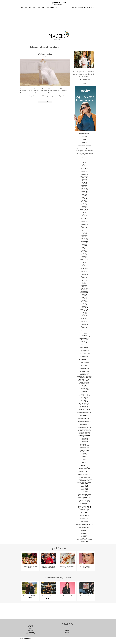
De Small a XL (84, 364)
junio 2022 (84, 229)
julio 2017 (84, 310)
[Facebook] (84, 7)
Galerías (43, 7)
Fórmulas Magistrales (84, 383)
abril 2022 (84, 232)
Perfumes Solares (84, 476)
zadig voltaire (61, 96)
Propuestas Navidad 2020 (84, 497)
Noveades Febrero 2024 (84, 403)
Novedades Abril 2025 (84, 409)
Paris (84, 459)
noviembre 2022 (84, 223)
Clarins (33, 95)
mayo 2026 (84, 164)
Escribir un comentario (45, 98)
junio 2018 (84, 295)
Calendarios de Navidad (84, 349)
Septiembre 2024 (84, 520)
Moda (26, 7)
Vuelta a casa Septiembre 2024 (84, 539)
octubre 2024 (84, 191)
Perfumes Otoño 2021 (84, 471)
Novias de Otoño (84, 444)
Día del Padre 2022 (84, 370)
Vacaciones (84, 136)
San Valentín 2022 (84, 515)
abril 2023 (84, 215)
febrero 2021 (84, 251)
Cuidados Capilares (84, 362)
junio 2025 (84, 179)
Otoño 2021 (84, 455)
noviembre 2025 (84, 173)
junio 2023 (84, 212)
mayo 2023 (84, 214)
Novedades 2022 (84, 406)
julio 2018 (84, 294)
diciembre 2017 (84, 304)
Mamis (88, 154)
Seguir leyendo (45, 101)
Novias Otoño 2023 (84, 447)
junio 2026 (84, 162)
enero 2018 (84, 303)
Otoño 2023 (84, 458)
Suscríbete (67, 632)
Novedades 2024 (84, 408)
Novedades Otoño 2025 (84, 424)
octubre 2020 (84, 258)
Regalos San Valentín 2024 (84, 506)
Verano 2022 (84, 530)
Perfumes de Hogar (84, 467)
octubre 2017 (84, 307)
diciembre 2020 (84, 254)
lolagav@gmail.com (84, 79)
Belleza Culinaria (84, 344)
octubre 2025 (84, 174)
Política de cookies (30, 635)
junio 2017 (84, 312)
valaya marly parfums (55, 96)
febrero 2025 (84, 185)
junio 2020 (84, 262)
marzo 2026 (84, 167)
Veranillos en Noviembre (84, 527)
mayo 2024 (84, 197)
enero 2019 (84, 286)
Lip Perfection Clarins (58, 95)
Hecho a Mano (84, 388)
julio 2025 (84, 177)
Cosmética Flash (84, 356)
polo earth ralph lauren (32, 96)
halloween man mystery (50, 95)
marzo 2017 (84, 317)
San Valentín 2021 (84, 514)
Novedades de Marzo (84, 411)
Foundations (84, 385)
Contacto (30, 628)
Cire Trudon (23, 95)
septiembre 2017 (84, 309)
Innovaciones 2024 (84, 389)
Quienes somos (30, 624)
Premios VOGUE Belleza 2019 (84, 482)
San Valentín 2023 (84, 517)
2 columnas (93, 47)
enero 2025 (84, 186)
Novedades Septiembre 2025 (84, 430)
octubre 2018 (84, 291)
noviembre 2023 (84, 206)
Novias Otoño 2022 (84, 445)
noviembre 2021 (84, 239)
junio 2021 (84, 245)
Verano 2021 (84, 529)
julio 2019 (84, 277)
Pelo (84, 461)
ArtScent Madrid (84, 341)
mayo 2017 (84, 314)
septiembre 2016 (84, 326)
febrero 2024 (84, 201)
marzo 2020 (84, 267)
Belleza (29, 7)
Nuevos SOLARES (84, 450)
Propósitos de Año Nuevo (84, 495)
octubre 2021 (84, 241)
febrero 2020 (84, 268)
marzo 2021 (84, 250)
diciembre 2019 (84, 271)
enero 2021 (84, 253)
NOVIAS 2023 (84, 439)
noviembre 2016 (84, 323)
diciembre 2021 (84, 238)
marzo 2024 (84, 200)
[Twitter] (86, 7)
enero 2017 (84, 320)
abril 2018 (84, 298)
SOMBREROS (84, 523)
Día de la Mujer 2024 (84, 368)
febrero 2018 (84, 301)
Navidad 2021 (84, 398)
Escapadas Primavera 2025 (84, 377)
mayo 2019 (84, 280)
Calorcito (89, 151)
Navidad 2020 (84, 397)
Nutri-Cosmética (84, 451)
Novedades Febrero (84, 415)
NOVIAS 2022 (84, 438)
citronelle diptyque (29, 95)
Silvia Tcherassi (43, 96)
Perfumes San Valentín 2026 (84, 474)
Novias (34, 7)
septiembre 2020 (84, 259)
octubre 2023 (84, 208)
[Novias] (29, 564)
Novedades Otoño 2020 (84, 423)
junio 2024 (84, 195)
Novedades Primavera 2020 (84, 427)
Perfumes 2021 (84, 465)
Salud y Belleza (84, 512)
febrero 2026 (84, 168)
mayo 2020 (84, 264)
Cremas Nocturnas (84, 361)
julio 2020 (84, 261)
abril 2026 (84, 165)
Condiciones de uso (30, 632)
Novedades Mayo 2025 (84, 420)
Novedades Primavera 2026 (84, 429)
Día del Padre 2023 (84, 371)
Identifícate (74, 7)
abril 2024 (84, 198)
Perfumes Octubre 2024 (84, 470)
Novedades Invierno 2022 (84, 418)
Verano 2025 (84, 535)
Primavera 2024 (84, 488)
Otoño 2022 (84, 456)
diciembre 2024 (84, 188)
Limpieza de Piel (84, 392)
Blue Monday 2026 (84, 347)
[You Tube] (92, 7)
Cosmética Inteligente (84, 358)
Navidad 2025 (84, 401)
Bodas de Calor (45, 54)
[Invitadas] (86, 593)
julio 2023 (84, 211)
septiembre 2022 (84, 226)
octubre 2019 (84, 274)
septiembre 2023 (84, 209)
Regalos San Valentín (84, 504)
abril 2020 (84, 265)
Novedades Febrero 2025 (84, 417)
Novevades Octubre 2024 (84, 435)
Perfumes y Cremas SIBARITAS (84, 479)
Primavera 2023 (84, 486)
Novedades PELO (84, 426)
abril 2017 (84, 315)
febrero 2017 (84, 318)
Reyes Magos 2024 (84, 509)
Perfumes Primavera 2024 (84, 473)
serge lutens (38, 96)
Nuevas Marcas (84, 448)
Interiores (84, 142)
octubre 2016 (84, 324)
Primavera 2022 (84, 485)
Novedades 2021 (84, 405)
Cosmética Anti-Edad (84, 355)
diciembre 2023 (84, 204)
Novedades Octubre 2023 (84, 421)
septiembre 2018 (84, 292)
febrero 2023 (84, 218)
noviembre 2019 (84, 273)
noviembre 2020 (84, 256)
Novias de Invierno (84, 442)
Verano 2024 (84, 533)
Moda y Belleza (84, 394)
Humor (84, 139)
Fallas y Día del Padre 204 (84, 380)
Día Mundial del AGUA (84, 374)
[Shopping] (29, 593)
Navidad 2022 (84, 400)
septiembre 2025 (84, 176)
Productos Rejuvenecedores (84, 494)
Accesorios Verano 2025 (84, 336)
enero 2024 (84, 203)
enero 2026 (84, 170)
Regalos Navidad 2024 (84, 501)
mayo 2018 (84, 297)
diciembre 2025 (84, 171)
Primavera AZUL (84, 492)
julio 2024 (84, 194)
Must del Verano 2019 (84, 395)
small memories (48, 96)
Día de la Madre (84, 365)
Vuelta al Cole (84, 541)
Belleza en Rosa (84, 345)
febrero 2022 (84, 235)
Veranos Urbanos (84, 538)
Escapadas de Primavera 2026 (84, 376)
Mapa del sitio (30, 626)
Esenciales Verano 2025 (84, 379)
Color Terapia (84, 352)
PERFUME (84, 462)
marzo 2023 (84, 217)
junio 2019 (84, 279)
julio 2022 (84, 227)
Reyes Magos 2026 (84, 511)
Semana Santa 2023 (84, 518)
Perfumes (84, 464)
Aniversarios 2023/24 (84, 338)
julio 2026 (84, 161)
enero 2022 (84, 236)
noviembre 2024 (84, 189)
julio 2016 (84, 327)
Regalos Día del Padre (84, 500)
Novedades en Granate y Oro (84, 412)
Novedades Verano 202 (84, 432)
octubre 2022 (84, 224)
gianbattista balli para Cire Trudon (40, 95)
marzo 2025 (84, 183)
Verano (84, 141)
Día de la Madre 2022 (84, 367)
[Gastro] (67, 564)
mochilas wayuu (64, 95)
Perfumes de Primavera (84, 468)
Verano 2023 (84, 532)
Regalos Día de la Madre (84, 498)
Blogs (22, 7)
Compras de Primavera (84, 353)
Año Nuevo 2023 (84, 339)
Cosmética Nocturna (84, 359)
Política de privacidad (30, 633)
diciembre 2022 (84, 221)
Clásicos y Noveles (84, 350)
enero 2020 (84, 270)
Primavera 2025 (84, 489)
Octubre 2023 (84, 453)
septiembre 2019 (84, 276)
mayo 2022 (84, 230)
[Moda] (48, 564)
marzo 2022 (84, 233)
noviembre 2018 (84, 289)
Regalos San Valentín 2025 (84, 507)
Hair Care (84, 386)
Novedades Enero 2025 (84, 414)
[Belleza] (86, 564)
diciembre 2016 (84, 321)
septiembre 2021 (84, 242)
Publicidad (31, 625)
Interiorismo (84, 391)
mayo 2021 (84, 247)
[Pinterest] (88, 7)
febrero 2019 (84, 285)
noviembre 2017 (84, 306)
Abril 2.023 (84, 333)
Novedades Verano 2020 (84, 433)
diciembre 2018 (84, 288)
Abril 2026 (84, 335)
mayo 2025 (84, 180)
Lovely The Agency (50, 7)
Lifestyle (38, 7)
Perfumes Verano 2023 (84, 477)
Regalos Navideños (84, 503)
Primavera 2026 (84, 491)
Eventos (57, 7)
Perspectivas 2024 (84, 480)
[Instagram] (90, 7)
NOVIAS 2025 (84, 441)
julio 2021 (84, 244)
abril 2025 (84, 182)
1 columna (87, 47)
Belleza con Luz (84, 342)
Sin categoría (84, 521)
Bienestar (84, 138)
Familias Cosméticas (84, 382)
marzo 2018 (84, 300)
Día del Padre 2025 (84, 373)
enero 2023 (84, 220)
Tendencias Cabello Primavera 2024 (84, 524)
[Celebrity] (48, 593)
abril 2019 (84, 282)
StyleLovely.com (58, 2)
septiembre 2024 (84, 192)
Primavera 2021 (84, 483)
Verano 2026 (84, 536)
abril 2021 (84, 248)
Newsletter (80, 7)
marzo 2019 (84, 283)
